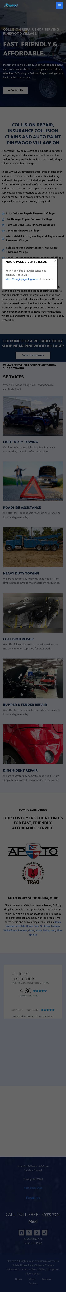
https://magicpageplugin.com (22, 279)
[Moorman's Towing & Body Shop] (10, 5)
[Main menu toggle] (59, 5)
